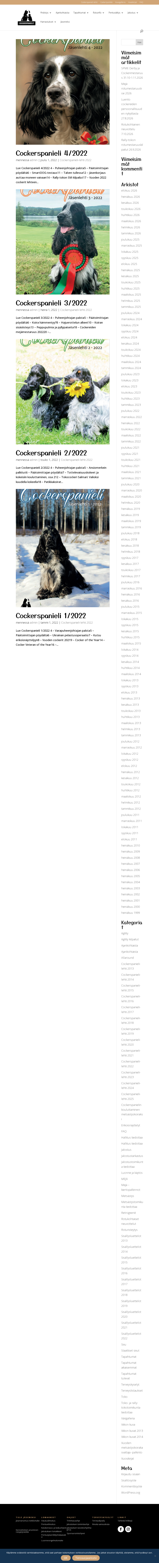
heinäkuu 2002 (130, 894)
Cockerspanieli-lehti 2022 (75, 160)
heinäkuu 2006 (130, 870)
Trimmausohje (73, 1520)
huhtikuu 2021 (130, 466)
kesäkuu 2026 (130, 203)
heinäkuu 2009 (130, 851)
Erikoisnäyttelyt (130, 1125)
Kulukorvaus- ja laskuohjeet (53, 1527)
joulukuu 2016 (130, 582)
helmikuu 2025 (130, 301)
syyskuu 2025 (129, 258)
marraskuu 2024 (131, 319)
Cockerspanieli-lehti (89, 2)
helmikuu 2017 (130, 576)
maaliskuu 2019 (131, 521)
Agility (124, 933)
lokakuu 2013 (129, 680)
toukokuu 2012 (131, 784)
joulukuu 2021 (130, 447)
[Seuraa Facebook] (121, 1529)
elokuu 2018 (129, 539)
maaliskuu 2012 (131, 796)
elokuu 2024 (129, 337)
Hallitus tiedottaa (132, 1137)
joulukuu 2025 (130, 239)
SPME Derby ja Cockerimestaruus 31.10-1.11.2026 (132, 72)
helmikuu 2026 (130, 227)
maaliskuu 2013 (131, 723)
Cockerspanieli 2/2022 (51, 452)
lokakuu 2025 (129, 252)
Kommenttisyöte (131, 1486)
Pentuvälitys (114, 13)
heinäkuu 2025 (130, 270)
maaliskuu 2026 (131, 221)
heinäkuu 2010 (130, 845)
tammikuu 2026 (131, 233)
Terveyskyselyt (130, 1384)
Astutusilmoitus (48, 1520)
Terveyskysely (98, 1520)
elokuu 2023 (129, 386)
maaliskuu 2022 (131, 435)
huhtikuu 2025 (130, 288)
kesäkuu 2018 (130, 545)
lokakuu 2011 (129, 827)
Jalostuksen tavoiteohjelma (79, 1527)
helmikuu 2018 (130, 551)
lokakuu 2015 (129, 619)
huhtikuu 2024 (130, 356)
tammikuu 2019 (131, 527)
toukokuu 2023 (131, 392)
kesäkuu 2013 (130, 704)
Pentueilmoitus (48, 1524)
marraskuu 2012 (131, 747)
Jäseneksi (65, 22)
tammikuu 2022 (131, 441)
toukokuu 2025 (131, 282)
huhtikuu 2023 (130, 398)
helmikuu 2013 (130, 729)
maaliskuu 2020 (131, 496)
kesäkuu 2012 (130, 778)
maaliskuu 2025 (131, 294)
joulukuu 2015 (130, 606)
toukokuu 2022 (131, 429)
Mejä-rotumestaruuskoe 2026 (131, 88)
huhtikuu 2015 (130, 637)
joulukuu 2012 (130, 741)
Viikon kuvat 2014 (132, 1437)
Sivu (123, 1344)
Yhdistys (44, 13)
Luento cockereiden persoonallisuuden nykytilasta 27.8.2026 (131, 109)
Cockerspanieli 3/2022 (51, 302)
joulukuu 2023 (130, 374)
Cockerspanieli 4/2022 (51, 153)
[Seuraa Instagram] (128, 1529)
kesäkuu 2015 (130, 631)
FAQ (141, 2)
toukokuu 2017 (131, 570)
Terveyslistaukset (132, 1390)
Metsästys (127, 1196)
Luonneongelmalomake (52, 1540)
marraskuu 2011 (131, 821)
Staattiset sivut (130, 1350)
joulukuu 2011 (130, 815)
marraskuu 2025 (131, 245)
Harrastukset (46, 22)
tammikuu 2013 (131, 735)
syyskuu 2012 (129, 759)
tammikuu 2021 (131, 478)
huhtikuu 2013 (130, 717)
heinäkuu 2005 (130, 876)
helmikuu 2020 (130, 502)
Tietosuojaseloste (86, 1557)
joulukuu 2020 (130, 484)
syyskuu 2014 (129, 655)
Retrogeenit (128, 1213)
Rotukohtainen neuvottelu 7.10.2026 (130, 129)
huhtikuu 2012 (130, 790)
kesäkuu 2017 (130, 564)
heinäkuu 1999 (130, 913)
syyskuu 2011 (129, 833)
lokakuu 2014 (129, 649)
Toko (124, 1397)
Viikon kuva (128, 1424)
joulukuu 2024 (130, 313)
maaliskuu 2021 (131, 472)
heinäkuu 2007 (130, 864)
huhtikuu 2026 (130, 215)
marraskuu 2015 (131, 613)
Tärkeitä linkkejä (125, 1520)
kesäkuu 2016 (130, 600)
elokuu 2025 (129, 264)
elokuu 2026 (129, 190)
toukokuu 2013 (131, 711)
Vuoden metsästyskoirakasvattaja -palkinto (132, 1447)
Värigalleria (128, 1418)
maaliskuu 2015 (131, 643)
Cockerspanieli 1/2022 (51, 615)
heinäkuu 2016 (130, 594)
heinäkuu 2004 (130, 882)
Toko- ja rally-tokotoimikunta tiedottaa (130, 1407)
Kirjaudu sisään (130, 1474)
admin (34, 160)
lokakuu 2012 (129, 753)
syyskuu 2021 (129, 454)
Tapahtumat (128, 1356)
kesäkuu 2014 (130, 662)
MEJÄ (124, 1179)
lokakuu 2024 (129, 325)
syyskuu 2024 (129, 331)
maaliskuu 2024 (131, 362)
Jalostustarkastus (132, 1156)
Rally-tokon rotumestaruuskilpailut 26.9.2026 (132, 144)
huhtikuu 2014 (130, 668)
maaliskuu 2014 (131, 674)
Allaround (127, 958)
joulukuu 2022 (130, 411)
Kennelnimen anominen (27, 1531)
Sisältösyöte (128, 1480)
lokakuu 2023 (129, 380)
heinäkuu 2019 (130, 509)
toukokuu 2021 (131, 460)
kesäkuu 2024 (130, 343)
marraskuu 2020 (131, 490)
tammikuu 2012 (131, 808)
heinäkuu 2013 (130, 698)
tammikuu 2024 (131, 368)
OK (66, 1557)
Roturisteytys (129, 1230)
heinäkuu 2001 (130, 900)
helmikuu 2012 (130, 802)
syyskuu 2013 (129, 686)
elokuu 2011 (129, 839)
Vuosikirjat (132, 2)
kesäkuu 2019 (130, 515)
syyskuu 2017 (129, 558)
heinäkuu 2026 (130, 196)
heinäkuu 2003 (130, 888)
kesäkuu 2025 (130, 276)
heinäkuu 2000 (130, 906)
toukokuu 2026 (131, 209)
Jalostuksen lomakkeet (51, 1531)
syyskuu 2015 (129, 625)
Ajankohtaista (62, 13)
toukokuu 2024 (131, 350)
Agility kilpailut (130, 939)
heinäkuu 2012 (130, 772)
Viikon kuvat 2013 (132, 1431)
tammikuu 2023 (131, 405)
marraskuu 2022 (131, 417)
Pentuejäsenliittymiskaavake (53, 1535)
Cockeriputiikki (106, 2)
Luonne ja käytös (132, 1173)
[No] (155, 1555)
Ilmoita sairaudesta (100, 1524)
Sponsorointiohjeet (76, 1533)
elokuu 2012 (129, 766)
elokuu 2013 (129, 692)
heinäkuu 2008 (130, 857)
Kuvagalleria (120, 2)
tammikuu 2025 (131, 307)
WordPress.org (130, 1492)
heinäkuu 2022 (130, 423)
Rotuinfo (97, 13)
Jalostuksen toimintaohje (78, 1524)
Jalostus (131, 13)
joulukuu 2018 (130, 533)
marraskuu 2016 (131, 588)
